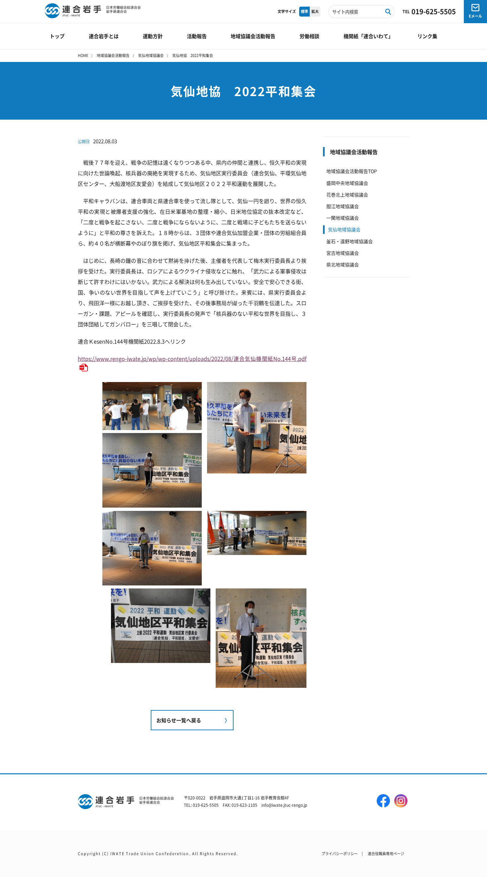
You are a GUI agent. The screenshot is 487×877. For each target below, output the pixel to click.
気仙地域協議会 (151, 55)
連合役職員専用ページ (386, 853)
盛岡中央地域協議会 (347, 183)
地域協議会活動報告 (253, 35)
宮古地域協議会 (342, 252)
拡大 (315, 11)
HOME (83, 55)
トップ (57, 35)
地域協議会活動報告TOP (351, 171)
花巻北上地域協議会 (347, 194)
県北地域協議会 (342, 264)
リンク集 (427, 35)
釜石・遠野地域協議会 (349, 241)
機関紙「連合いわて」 (368, 35)
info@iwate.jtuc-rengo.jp (284, 805)
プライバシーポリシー (339, 853)
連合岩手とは (104, 35)
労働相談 (309, 35)
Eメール (475, 16)
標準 (304, 11)
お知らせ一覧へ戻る (178, 720)
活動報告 (197, 35)
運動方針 (153, 35)
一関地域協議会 (342, 217)
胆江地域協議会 (342, 206)
